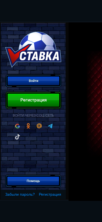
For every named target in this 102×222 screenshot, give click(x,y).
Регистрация (50, 194)
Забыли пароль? (20, 194)
